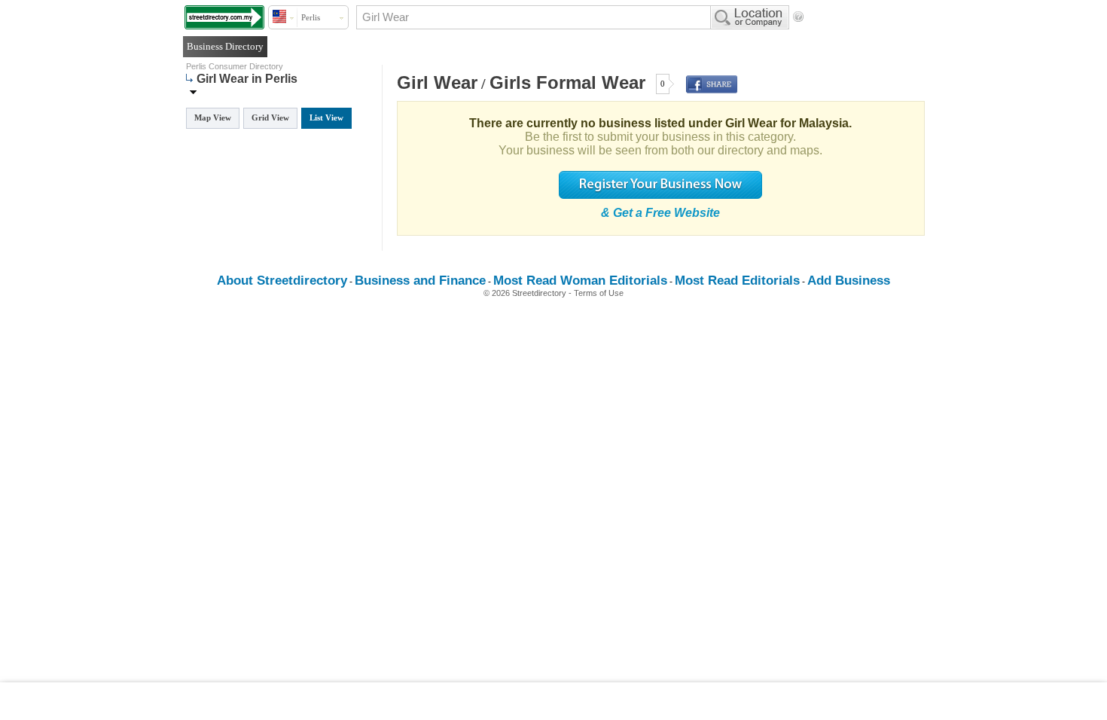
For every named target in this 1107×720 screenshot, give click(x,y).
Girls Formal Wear (567, 82)
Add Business (848, 280)
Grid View (270, 117)
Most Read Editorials (737, 280)
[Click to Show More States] (193, 91)
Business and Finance (420, 280)
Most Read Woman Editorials (580, 280)
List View (326, 117)
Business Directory (225, 46)
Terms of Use (599, 292)
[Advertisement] (553, 701)
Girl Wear (437, 82)
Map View (212, 117)
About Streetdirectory (282, 280)
